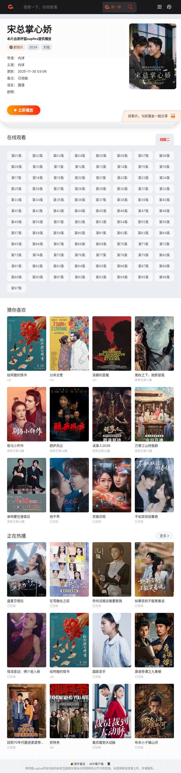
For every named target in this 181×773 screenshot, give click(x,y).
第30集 (122, 189)
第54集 (122, 222)
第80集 (164, 255)
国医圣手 (99, 671)
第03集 (58, 156)
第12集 (80, 167)
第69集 (101, 244)
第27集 (58, 189)
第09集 (16, 167)
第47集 (143, 211)
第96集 (164, 277)
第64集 (164, 233)
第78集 (122, 255)
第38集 (122, 200)
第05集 (101, 156)
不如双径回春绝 (146, 516)
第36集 (79, 200)
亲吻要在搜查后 (18, 516)
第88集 (164, 266)
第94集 (122, 277)
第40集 (164, 200)
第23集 (143, 178)
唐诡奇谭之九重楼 (148, 671)
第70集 (122, 244)
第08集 (164, 156)
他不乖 (55, 516)
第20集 (80, 178)
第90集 (37, 277)
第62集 (122, 233)
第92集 (80, 277)
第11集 (59, 167)
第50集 (37, 222)
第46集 (122, 211)
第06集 (122, 156)
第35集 (58, 200)
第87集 (143, 266)
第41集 (16, 211)
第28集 (80, 189)
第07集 (143, 156)
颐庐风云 (56, 446)
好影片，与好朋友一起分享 (148, 116)
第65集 (16, 244)
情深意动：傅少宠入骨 (23, 671)
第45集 (101, 211)
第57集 (16, 233)
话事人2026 (101, 446)
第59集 (58, 233)
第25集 (16, 189)
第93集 (101, 277)
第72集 (164, 244)
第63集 (143, 233)
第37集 (101, 200)
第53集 (101, 222)
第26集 (37, 189)
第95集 (143, 277)
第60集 (79, 233)
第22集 (122, 178)
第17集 (16, 178)
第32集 (164, 189)
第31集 (143, 189)
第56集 (164, 222)
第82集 (37, 266)
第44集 (79, 211)
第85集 (101, 266)
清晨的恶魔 (100, 375)
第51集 (58, 222)
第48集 (164, 211)
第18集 (38, 178)
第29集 (101, 189)
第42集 (37, 211)
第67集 (58, 244)
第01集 (16, 156)
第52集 (80, 222)
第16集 (164, 167)
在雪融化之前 (60, 601)
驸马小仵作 (15, 446)
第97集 (16, 288)
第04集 (79, 156)
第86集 (122, 266)
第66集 (37, 244)
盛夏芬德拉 (15, 601)
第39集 (143, 200)
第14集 (122, 167)
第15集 (143, 167)
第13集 (101, 167)
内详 (21, 58)
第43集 (58, 211)
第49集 (16, 222)
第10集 (38, 167)
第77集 (101, 255)
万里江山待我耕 (146, 446)
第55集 (143, 222)
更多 (163, 536)
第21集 (101, 178)
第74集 (38, 255)
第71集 (143, 244)
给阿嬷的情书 (17, 375)
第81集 (16, 266)
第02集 (37, 156)
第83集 (58, 266)
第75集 (58, 255)
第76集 (80, 255)
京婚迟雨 (99, 516)
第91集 (58, 277)
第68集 (79, 244)
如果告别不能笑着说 (150, 601)
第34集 (37, 200)
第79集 (143, 255)
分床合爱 (56, 375)
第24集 (164, 178)
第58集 (37, 233)
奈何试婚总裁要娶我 (107, 601)
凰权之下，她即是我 (150, 375)
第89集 (16, 277)
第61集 (101, 233)
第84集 (79, 266)
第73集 (16, 255)
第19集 (58, 178)
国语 (21, 85)
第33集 (16, 200)
